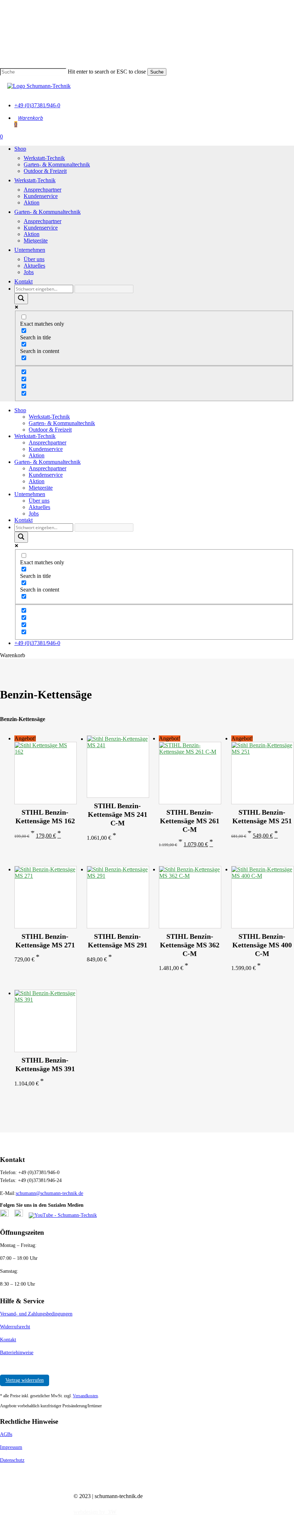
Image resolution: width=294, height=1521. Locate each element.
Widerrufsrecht (15, 1326)
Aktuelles (39, 507)
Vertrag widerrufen (24, 1380)
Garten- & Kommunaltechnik (62, 423)
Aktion (36, 455)
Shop (20, 410)
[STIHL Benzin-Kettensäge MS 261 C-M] (189, 773)
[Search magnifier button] (21, 298)
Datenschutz (12, 1460)
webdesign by (95, 1512)
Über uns (39, 501)
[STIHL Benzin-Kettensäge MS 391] (45, 1021)
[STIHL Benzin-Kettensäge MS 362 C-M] (189, 897)
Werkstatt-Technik (49, 417)
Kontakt (23, 520)
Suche (156, 72)
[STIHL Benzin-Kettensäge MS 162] (45, 773)
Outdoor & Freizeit (50, 430)
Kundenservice (46, 449)
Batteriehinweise (16, 1352)
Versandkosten (85, 1395)
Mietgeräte (41, 488)
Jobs (34, 513)
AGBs (6, 1434)
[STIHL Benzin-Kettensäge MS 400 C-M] (262, 897)
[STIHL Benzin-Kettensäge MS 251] (262, 773)
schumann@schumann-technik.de (49, 1193)
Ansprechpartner (47, 442)
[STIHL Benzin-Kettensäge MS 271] (45, 897)
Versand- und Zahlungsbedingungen (36, 1314)
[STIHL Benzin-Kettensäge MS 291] (117, 897)
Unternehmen (29, 494)
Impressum (11, 1447)
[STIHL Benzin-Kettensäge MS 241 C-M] (117, 766)
